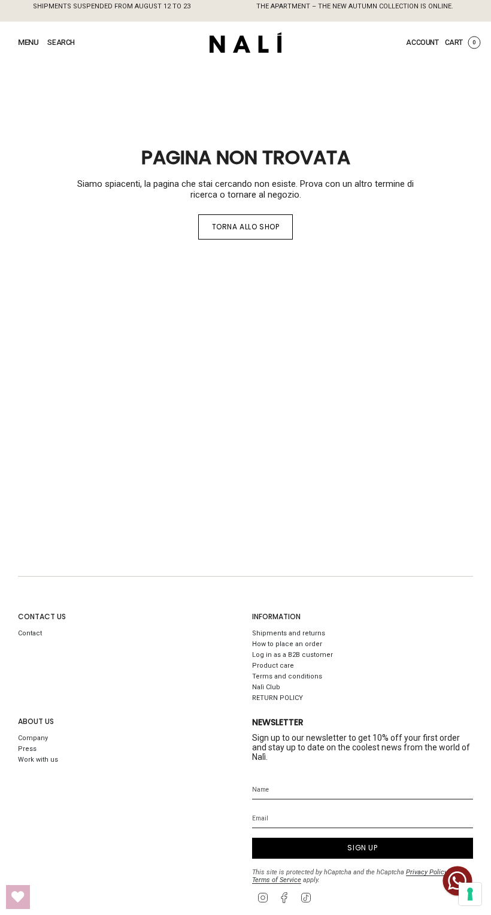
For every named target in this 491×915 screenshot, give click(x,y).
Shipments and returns (288, 633)
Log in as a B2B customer (292, 655)
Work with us (38, 759)
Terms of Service (276, 880)
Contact (30, 633)
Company (33, 738)
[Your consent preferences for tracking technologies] (470, 894)
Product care (273, 665)
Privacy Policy (426, 872)
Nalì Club (266, 687)
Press (27, 749)
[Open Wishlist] (18, 897)
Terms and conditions (287, 676)
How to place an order (287, 644)
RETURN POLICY (277, 698)
